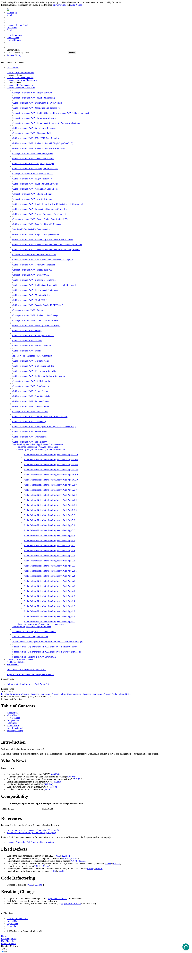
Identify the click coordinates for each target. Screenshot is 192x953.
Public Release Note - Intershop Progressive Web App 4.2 (49, 535)
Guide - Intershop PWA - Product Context (30, 401)
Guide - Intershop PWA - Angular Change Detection (35, 234)
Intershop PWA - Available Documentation (31, 229)
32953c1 (82, 861)
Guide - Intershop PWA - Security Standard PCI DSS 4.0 (37, 305)
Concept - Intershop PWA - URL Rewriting (31, 381)
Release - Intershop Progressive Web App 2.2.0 (28, 684)
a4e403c (61, 871)
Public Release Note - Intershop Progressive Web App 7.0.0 (50, 505)
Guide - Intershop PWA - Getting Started (30, 391)
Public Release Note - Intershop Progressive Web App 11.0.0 (51, 469)
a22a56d (66, 856)
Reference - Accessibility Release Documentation (34, 631)
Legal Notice (76, 5)
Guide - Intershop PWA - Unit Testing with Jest (33, 366)
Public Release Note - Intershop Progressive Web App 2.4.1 (50, 571)
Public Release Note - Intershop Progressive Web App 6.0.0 (50, 510)
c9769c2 (45, 866)
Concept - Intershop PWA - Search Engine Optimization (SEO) (40, 219)
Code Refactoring (14, 728)
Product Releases (14, 40)
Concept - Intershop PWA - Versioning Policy (32, 133)
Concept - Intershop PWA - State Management (32, 153)
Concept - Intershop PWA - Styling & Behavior (33, 194)
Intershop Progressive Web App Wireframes (31, 626)
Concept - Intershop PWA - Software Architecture (34, 254)
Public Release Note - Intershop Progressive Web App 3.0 (49, 566)
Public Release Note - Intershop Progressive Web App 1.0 (49, 621)
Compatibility (13, 720)
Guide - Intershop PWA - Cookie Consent (30, 406)
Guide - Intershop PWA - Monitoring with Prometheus (36, 108)
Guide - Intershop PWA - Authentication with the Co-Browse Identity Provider (47, 244)
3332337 (39, 885)
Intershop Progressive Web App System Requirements (42, 624)
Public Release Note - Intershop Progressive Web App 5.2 (49, 520)
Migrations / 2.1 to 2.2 (57, 898)
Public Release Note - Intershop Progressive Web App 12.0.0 (51, 454)
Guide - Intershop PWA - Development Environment (35, 290)
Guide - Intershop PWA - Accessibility (29, 421)
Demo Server (13, 67)
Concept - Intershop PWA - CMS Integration (32, 199)
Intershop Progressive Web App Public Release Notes (41, 449)
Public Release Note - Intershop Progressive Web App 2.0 (49, 596)
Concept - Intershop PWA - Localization (30, 411)
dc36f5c (74, 858)
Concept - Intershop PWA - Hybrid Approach (32, 173)
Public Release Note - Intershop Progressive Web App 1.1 (49, 616)
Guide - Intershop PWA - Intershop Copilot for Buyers (36, 325)
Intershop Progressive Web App (21, 87)
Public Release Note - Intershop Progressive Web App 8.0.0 (50, 495)
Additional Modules (15, 662)
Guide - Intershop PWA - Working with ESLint (33, 335)
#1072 (74, 861)
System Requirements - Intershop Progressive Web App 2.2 (33, 830)
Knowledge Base (14, 35)
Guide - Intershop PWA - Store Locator (29, 431)
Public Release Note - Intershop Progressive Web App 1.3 (49, 606)
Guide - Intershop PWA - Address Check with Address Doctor (39, 416)
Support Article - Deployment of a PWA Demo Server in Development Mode (46, 652)
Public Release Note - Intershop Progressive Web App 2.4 (49, 576)
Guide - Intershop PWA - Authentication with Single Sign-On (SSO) (42, 143)
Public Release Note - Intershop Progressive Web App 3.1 (49, 560)
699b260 (48, 784)
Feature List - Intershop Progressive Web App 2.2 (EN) (31, 832)
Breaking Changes (15, 730)
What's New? (13, 715)
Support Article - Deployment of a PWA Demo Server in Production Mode (45, 646)
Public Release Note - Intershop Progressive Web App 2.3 (49, 581)
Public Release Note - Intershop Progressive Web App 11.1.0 (51, 464)
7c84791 (77, 779)
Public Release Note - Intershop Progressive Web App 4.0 (49, 545)
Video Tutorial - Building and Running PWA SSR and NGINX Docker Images (47, 641)
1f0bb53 (116, 863)
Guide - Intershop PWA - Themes (27, 340)
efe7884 (53, 787)
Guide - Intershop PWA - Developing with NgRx (34, 371)
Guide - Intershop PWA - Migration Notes (30, 295)
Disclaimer (8, 913)
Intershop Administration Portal (20, 72)
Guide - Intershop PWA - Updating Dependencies (34, 280)
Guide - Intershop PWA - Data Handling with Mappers (36, 224)
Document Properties (13, 699)
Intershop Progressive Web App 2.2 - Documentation (30, 842)
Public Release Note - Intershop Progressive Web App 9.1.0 (50, 485)
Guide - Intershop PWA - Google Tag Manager (33, 163)
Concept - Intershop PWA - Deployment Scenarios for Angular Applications (46, 123)
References (12, 723)
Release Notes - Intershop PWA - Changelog (32, 356)
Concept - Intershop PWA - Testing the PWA (32, 270)
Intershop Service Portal (17, 25)
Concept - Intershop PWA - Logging (28, 310)
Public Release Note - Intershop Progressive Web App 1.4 (49, 601)
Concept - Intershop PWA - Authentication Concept (35, 315)
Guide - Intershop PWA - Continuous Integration (33, 265)
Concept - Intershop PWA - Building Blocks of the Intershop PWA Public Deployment (50, 113)
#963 (58, 856)
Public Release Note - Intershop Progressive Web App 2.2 (49, 586)
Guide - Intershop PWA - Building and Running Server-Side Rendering (44, 285)
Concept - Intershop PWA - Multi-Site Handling (33, 98)
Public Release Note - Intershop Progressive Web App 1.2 (49, 611)
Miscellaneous (13, 664)
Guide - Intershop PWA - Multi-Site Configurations (35, 184)
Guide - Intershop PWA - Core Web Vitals (31, 396)
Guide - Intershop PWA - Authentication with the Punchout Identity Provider (46, 249)
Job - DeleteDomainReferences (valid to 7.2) (26, 669)
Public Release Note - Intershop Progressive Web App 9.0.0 (50, 490)
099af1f (57, 782)
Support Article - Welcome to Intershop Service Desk (30, 674)
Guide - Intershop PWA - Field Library (29, 442)
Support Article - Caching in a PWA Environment (34, 657)
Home (4, 936)
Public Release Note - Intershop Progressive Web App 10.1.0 (51, 474)
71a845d (98, 868)
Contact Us (12, 27)
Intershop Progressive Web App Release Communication (37, 444)
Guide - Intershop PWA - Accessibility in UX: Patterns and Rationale (42, 239)
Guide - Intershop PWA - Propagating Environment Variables (39, 209)
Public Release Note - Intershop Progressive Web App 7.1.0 (50, 500)
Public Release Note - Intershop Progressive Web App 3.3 (49, 550)
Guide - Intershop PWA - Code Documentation (33, 158)
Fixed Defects (13, 725)
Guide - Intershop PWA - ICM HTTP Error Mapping (35, 138)
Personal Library (14, 55)
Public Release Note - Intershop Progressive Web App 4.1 (49, 540)
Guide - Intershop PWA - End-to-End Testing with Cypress (38, 376)
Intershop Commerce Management (22, 80)
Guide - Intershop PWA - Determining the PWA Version (37, 103)
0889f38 (55, 774)
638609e (71, 776)
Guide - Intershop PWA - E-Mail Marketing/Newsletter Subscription (42, 259)
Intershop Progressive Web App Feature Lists (38, 447)
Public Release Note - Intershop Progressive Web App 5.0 (49, 530)
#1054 (108, 863)
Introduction (12, 713)
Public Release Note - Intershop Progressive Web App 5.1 (49, 525)
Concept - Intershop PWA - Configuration (30, 386)
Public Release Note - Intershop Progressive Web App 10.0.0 (51, 480)
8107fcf (48, 789)
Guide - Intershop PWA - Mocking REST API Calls (35, 168)
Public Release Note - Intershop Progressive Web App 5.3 (49, 515)
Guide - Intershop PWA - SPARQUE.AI (30, 300)
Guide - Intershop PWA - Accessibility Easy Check (34, 189)
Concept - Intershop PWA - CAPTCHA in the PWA (35, 320)
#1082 (66, 858)
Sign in (10, 30)
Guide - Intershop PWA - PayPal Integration (31, 345)
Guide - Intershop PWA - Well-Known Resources (34, 128)
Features (16, 718)
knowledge (12, 12)
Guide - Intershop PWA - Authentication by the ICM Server (38, 148)
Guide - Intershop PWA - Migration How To (32, 179)
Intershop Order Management (20, 659)
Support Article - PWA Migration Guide (30, 636)
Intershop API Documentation (20, 85)
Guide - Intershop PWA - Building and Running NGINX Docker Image (44, 426)
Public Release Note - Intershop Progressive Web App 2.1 (49, 591)
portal (9, 15)
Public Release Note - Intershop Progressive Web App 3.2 (49, 555)
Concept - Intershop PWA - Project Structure (32, 92)
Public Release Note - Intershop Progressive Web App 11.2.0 (51, 459)
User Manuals (13, 37)
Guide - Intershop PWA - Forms (26, 351)
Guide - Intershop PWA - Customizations (30, 361)
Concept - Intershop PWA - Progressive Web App (34, 118)
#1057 (53, 871)
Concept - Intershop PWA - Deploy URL (30, 275)
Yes (5, 949)
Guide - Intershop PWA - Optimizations (29, 437)
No (5, 951)
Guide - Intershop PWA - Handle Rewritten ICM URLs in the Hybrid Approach (47, 204)
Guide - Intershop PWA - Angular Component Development (39, 214)
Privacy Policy (59, 5)
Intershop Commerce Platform (20, 77)
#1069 (30, 885)
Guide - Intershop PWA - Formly (26, 330)
